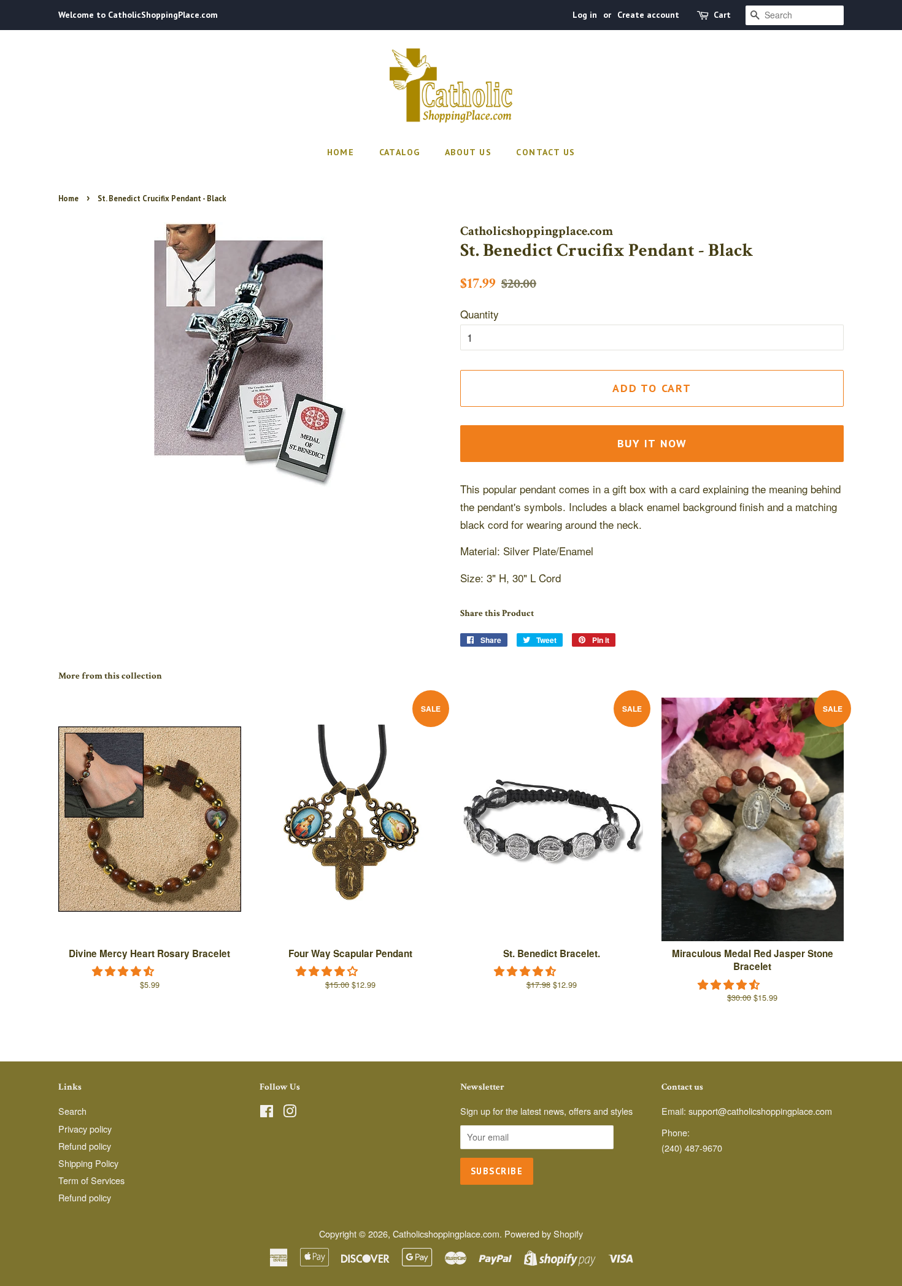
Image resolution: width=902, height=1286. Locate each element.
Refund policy (84, 1145)
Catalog (399, 152)
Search (72, 1110)
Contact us (545, 152)
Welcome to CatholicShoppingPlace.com (138, 14)
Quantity (479, 314)
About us (468, 152)
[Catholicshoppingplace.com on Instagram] (289, 1112)
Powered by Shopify (543, 1233)
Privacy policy (85, 1128)
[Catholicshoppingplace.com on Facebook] (267, 1112)
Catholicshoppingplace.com (446, 1233)
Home (341, 152)
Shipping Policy (88, 1163)
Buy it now (652, 443)
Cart (722, 14)
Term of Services (91, 1180)
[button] (124, 970)
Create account (648, 14)
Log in (584, 14)
